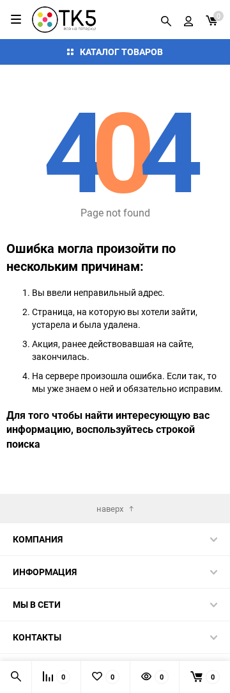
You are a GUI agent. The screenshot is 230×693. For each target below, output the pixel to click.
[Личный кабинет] (188, 19)
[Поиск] (166, 19)
